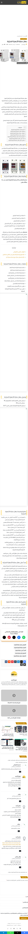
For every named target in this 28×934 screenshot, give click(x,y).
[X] (14, 637)
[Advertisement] (14, 20)
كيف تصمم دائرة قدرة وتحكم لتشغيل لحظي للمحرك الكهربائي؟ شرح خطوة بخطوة (21, 748)
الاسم (26, 896)
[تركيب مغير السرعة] (21, 729)
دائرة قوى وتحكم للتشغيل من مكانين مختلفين (14, 254)
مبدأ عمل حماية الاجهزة (20, 650)
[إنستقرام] (9, 637)
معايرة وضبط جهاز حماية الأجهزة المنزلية (16, 136)
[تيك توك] (4, 637)
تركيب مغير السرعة (23, 734)
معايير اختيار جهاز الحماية (20, 653)
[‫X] (21, 661)
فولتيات (8, 923)
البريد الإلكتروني (25, 902)
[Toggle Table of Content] (24, 127)
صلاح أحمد (18, 805)
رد (19, 788)
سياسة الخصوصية (10, 925)
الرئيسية (24, 36)
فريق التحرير (23, 44)
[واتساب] (23, 637)
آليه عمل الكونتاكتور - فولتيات (20, 762)
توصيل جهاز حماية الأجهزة (19, 644)
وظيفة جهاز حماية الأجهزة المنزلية (17, 131)
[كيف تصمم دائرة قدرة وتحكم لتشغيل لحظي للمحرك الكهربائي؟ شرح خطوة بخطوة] (21, 742)
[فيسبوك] (19, 637)
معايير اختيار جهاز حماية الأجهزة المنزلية (17, 140)
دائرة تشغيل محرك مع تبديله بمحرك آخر (15, 257)
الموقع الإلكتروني (25, 907)
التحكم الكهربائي (19, 36)
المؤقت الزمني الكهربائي (19, 252)
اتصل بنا (15, 925)
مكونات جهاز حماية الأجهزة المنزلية (17, 133)
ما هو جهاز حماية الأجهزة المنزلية (18, 129)
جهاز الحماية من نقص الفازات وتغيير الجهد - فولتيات (16, 760)
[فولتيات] (22, 2)
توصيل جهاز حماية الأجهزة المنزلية (17, 135)
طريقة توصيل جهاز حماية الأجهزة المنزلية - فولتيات (16, 872)
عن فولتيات (19, 925)
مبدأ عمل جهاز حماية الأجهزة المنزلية (17, 138)
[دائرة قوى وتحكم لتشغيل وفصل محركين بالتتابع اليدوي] (7, 729)
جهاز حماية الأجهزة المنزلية (19, 647)
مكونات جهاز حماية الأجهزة (19, 656)
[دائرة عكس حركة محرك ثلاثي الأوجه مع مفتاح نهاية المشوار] (7, 742)
